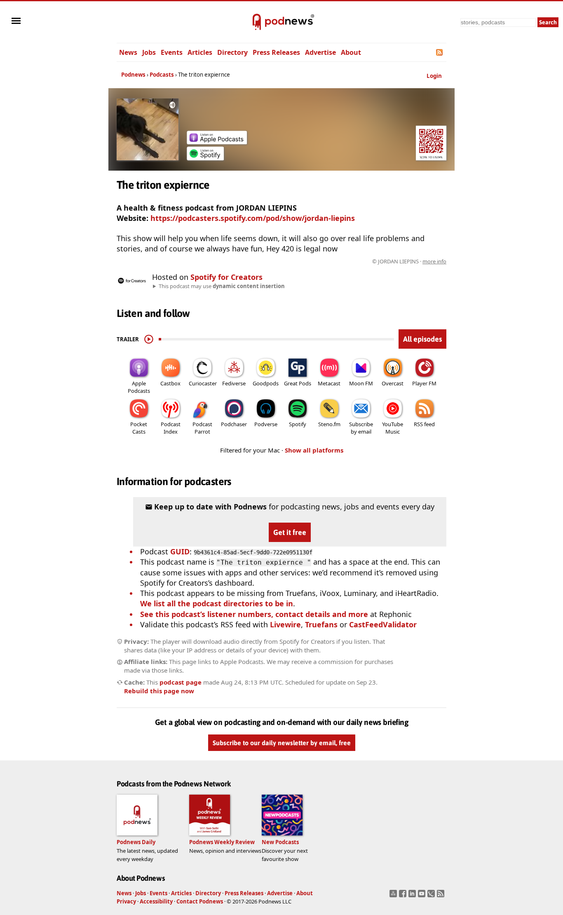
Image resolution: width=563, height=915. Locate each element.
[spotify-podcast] (205, 157)
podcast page (181, 682)
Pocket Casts (138, 427)
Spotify (297, 424)
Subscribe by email (361, 427)
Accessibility (156, 901)
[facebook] (403, 896)
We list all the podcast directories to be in (216, 603)
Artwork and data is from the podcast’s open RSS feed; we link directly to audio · (315, 261)
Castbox (170, 383)
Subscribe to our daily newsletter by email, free (282, 743)
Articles (200, 52)
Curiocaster (203, 383)
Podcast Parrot (202, 427)
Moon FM (361, 383)
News (128, 52)
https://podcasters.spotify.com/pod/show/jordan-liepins (252, 218)
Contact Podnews (199, 901)
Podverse (265, 424)
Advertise (320, 52)
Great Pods (297, 383)
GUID (180, 551)
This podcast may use (222, 286)
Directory (232, 52)
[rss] (441, 896)
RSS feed (424, 424)
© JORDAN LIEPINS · (409, 261)
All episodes (422, 339)
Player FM (424, 383)
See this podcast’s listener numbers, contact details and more (254, 614)
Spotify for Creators (226, 277)
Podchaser (234, 424)
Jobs (149, 52)
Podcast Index (171, 427)
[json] (432, 896)
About (351, 52)
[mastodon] (394, 896)
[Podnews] (257, 22)
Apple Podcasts (139, 387)
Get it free (289, 532)
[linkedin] (413, 896)
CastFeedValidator (383, 624)
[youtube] (422, 896)
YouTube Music (392, 427)
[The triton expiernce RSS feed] (440, 52)
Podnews (133, 74)
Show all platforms (314, 450)
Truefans (321, 624)
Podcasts (162, 74)
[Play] (149, 339)
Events (172, 52)
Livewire (285, 624)
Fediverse (234, 383)
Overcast (392, 383)
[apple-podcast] (217, 141)
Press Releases (276, 52)
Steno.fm (329, 424)
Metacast (329, 383)
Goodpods (266, 383)
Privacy (126, 901)
